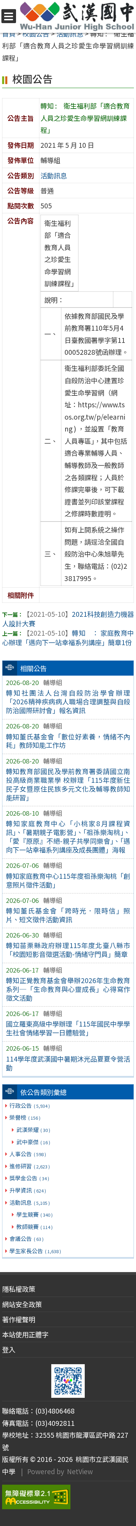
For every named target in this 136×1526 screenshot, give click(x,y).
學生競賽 (34, 1214)
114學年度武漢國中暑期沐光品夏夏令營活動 (68, 1063)
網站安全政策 (22, 1304)
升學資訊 (27, 1190)
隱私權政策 (18, 1289)
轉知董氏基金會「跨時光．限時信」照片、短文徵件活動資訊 (68, 915)
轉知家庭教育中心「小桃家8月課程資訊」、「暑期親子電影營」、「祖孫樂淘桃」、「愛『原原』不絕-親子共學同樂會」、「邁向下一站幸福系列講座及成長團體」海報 (68, 837)
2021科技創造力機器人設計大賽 (68, 618)
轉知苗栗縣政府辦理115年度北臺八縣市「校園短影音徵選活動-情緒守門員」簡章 (68, 949)
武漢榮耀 (33, 1129)
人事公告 (27, 1153)
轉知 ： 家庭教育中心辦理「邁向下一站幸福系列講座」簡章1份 (68, 637)
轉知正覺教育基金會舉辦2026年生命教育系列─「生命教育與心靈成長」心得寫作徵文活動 (68, 989)
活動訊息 (29, 1202)
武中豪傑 (33, 1142)
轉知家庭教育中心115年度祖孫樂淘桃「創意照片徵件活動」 (68, 880)
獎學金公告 (29, 1178)
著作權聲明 (18, 1319)
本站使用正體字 (25, 1334)
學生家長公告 (35, 1251)
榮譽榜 (24, 1117)
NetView (80, 1471)
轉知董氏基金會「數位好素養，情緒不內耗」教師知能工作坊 (68, 741)
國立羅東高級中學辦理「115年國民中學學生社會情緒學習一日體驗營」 (68, 1028)
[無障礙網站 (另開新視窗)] (68, 1497)
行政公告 (29, 1105)
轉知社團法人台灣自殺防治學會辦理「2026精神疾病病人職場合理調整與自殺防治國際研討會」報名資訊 (68, 701)
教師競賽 (34, 1226)
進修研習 (29, 1166)
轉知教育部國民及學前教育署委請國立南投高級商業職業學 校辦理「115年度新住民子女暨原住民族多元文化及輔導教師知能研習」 (68, 784)
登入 (8, 1349)
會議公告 (26, 1238)
